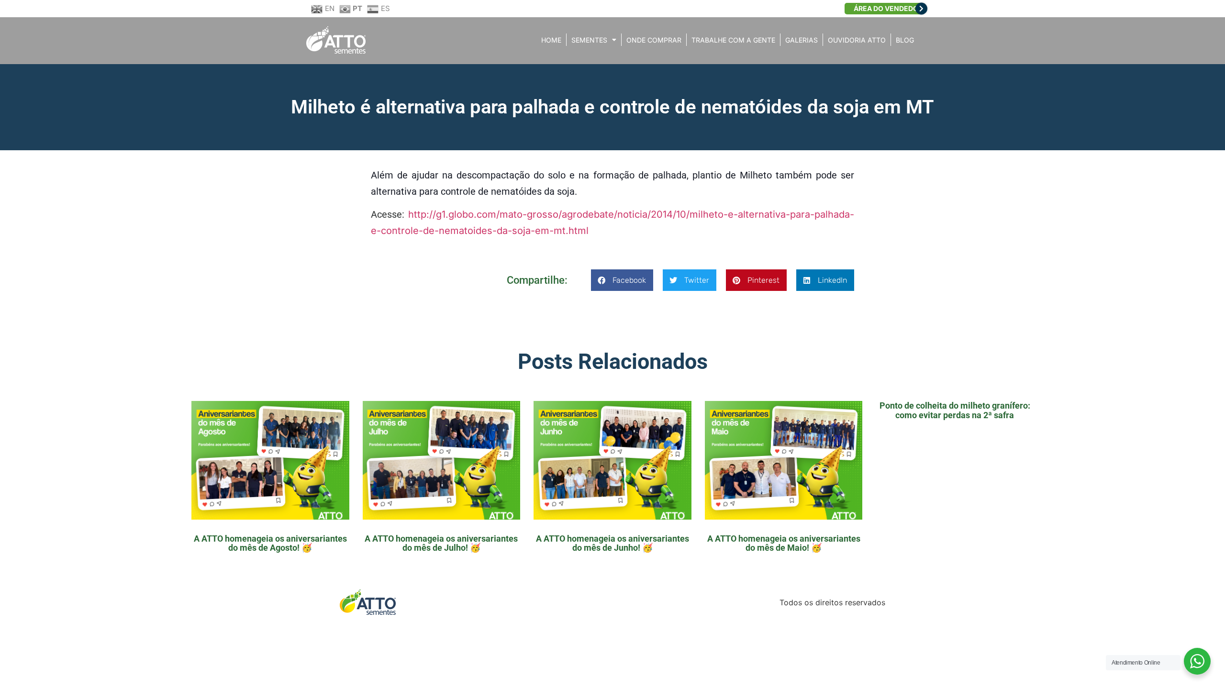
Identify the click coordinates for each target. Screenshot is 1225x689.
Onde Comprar (653, 40)
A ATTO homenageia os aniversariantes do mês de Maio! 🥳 (783, 543)
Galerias (801, 40)
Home (551, 40)
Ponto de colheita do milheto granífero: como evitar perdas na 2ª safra (955, 410)
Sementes (589, 40)
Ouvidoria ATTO (857, 40)
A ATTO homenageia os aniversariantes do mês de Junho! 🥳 (612, 543)
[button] (622, 280)
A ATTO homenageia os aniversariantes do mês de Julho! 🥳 (441, 543)
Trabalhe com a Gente (733, 40)
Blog (905, 40)
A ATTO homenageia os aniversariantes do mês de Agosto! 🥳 (270, 543)
